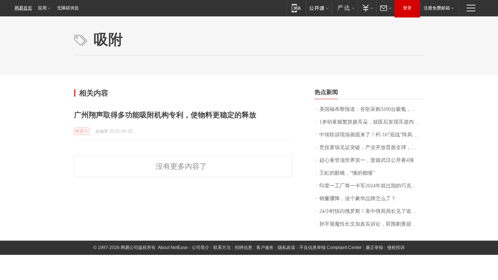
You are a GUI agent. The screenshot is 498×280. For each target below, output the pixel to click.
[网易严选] (345, 8)
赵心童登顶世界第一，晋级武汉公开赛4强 (366, 160)
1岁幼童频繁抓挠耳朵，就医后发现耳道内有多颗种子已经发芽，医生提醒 (371, 122)
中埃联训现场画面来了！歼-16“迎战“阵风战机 (371, 134)
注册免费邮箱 (437, 8)
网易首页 (23, 8)
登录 (407, 8)
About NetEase (173, 247)
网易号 (81, 131)
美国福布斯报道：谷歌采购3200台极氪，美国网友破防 (371, 109)
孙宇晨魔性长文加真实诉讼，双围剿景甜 (365, 224)
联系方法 (222, 247)
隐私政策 (286, 247)
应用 (42, 8)
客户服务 (265, 247)
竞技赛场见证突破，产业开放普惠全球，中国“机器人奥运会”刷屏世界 (371, 147)
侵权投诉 (396, 247)
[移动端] (296, 8)
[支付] (367, 8)
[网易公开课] (319, 8)
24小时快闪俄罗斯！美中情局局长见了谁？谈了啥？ (371, 211)
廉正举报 (374, 247)
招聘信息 (243, 247)
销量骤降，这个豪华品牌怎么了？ (357, 198)
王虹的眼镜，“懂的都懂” (347, 173)
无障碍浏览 (68, 8)
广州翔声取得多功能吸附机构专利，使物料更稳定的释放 (165, 115)
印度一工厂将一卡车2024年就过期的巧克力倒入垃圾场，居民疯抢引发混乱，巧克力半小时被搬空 (371, 185)
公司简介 (200, 247)
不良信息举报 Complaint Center (330, 247)
